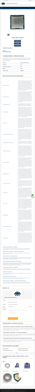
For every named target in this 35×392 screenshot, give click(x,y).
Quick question (4, 307)
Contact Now (17, 41)
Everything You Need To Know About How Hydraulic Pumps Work (17, 338)
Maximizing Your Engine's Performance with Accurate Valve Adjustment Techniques (18, 326)
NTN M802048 (5, 215)
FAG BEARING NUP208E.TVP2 (8, 142)
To (3, 302)
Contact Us (6, 389)
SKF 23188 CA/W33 (6, 183)
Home (2, 9)
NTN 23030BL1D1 (6, 162)
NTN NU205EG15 (6, 85)
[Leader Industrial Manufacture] (3, 3)
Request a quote (6, 0)
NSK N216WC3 (5, 238)
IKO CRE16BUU (5, 112)
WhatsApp (17, 43)
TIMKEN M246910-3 (6, 104)
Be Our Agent (17, 45)
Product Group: (5, 70)
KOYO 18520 (5, 192)
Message (4, 309)
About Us (2, 389)
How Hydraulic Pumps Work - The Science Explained (14, 332)
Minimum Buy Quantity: (7, 66)
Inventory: (4, 64)
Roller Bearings (9, 9)
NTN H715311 (5, 123)
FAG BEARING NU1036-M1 (7, 226)
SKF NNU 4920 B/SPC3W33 (8, 134)
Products (5, 9)
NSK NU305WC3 (6, 96)
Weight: (4, 68)
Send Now (13, 318)
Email (4, 300)
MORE (17, 353)
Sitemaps (13, 389)
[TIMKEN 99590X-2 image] (17, 22)
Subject (4, 304)
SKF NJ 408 (5, 203)
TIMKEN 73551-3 (6, 173)
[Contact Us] (32, 196)
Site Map (10, 389)
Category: (4, 62)
